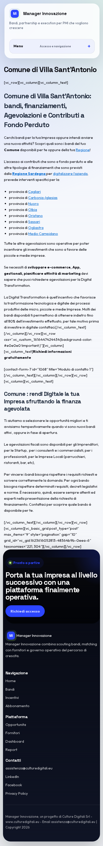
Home (11, 680)
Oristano (35, 215)
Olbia (32, 209)
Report (11, 749)
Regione (83, 149)
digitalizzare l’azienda (70, 173)
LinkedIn (12, 776)
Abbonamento (18, 705)
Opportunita (16, 724)
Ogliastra (36, 227)
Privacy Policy (17, 793)
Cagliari (34, 191)
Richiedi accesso (25, 611)
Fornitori (13, 732)
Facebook (14, 784)
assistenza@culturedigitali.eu (29, 768)
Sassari (34, 221)
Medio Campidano (43, 233)
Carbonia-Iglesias (43, 197)
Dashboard (15, 741)
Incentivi (12, 697)
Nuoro (33, 203)
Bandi (10, 689)
